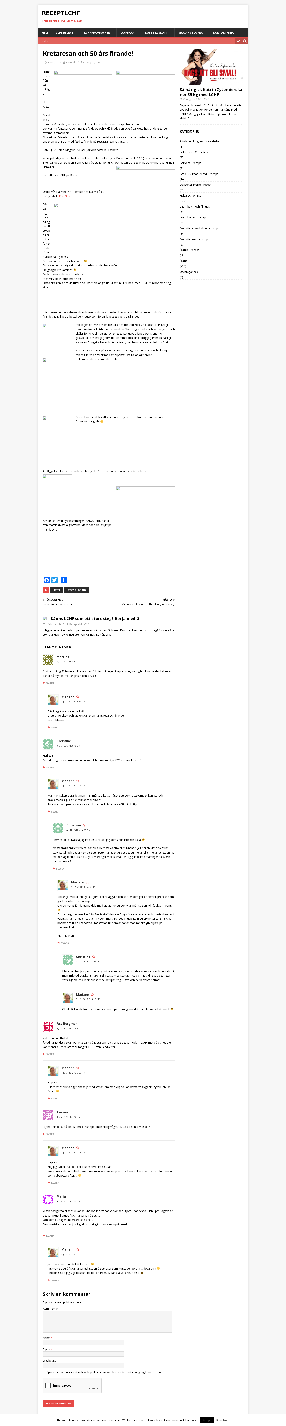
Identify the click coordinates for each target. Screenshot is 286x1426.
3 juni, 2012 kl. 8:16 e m (69, 746)
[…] (111, 634)
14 (99, 62)
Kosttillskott (156, 32)
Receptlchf (72, 62)
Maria (61, 1196)
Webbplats (49, 1360)
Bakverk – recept (190, 163)
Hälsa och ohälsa (190, 195)
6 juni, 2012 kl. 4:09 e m (88, 961)
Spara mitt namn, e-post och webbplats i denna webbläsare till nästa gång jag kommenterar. (105, 1372)
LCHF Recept (65, 32)
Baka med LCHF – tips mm (197, 152)
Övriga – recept (189, 250)
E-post (47, 1349)
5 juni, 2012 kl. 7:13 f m (83, 887)
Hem (45, 32)
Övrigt (88, 62)
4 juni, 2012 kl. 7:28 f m (73, 1152)
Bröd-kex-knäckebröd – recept (199, 174)
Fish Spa (64, 196)
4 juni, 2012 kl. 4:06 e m (78, 830)
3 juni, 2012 (54, 62)
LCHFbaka (127, 32)
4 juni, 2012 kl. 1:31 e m (73, 1254)
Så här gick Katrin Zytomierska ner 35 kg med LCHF (211, 92)
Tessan (62, 1112)
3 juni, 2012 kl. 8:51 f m (68, 661)
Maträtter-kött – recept (194, 239)
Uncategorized (189, 272)
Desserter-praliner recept (195, 184)
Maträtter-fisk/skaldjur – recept (199, 228)
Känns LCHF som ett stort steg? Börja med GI (96, 618)
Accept (207, 1420)
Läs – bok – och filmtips (195, 206)
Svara (50, 683)
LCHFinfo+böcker (97, 32)
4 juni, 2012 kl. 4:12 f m (68, 1117)
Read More (222, 1420)
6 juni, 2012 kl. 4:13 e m (88, 999)
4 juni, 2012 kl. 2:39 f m (68, 1028)
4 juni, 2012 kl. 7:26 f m (73, 785)
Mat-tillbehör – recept (193, 217)
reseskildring (76, 590)
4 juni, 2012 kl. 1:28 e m (69, 1201)
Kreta (56, 590)
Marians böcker (190, 32)
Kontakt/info (223, 32)
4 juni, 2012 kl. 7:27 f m (73, 1072)
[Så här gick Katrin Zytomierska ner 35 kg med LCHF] (211, 83)
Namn (47, 1338)
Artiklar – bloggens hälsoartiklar (199, 141)
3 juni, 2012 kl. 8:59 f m (73, 701)
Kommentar (50, 1308)
